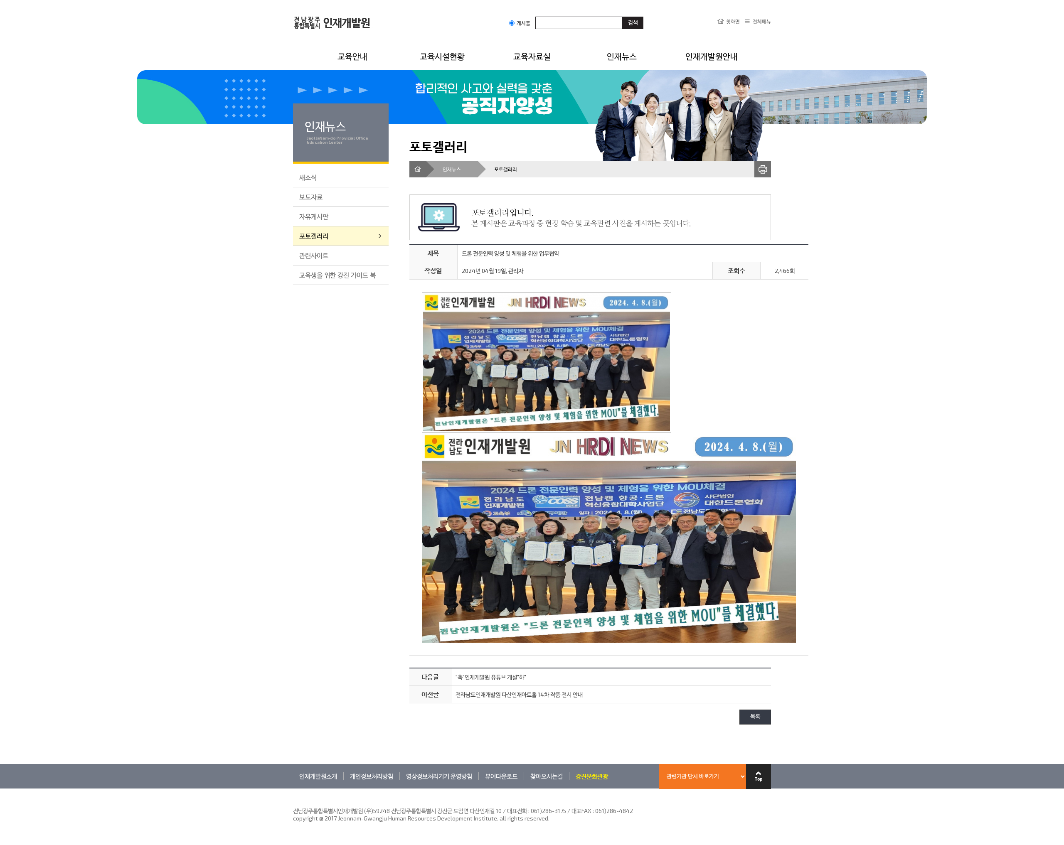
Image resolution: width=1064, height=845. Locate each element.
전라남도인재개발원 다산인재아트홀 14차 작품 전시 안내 (519, 694)
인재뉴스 (622, 56)
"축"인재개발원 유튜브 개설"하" (491, 676)
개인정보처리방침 (371, 776)
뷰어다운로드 (501, 776)
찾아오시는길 (546, 776)
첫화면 (733, 21)
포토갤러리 (313, 236)
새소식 (308, 177)
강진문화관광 (592, 776)
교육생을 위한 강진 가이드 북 (337, 275)
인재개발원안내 (711, 56)
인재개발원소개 (318, 776)
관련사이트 (313, 255)
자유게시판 (313, 216)
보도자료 (311, 197)
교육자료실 (532, 56)
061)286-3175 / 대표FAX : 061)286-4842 (582, 810)
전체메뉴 (762, 21)
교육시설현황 (442, 56)
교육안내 (352, 56)
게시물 (523, 23)
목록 (755, 717)
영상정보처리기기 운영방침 (439, 776)
